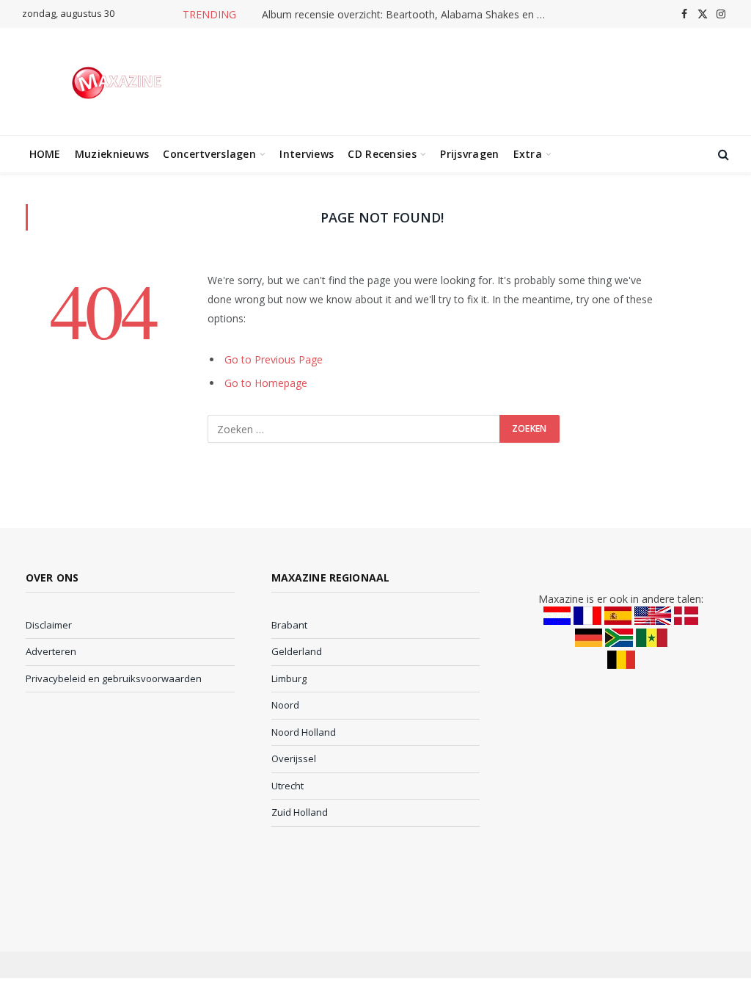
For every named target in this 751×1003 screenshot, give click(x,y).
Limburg (289, 678)
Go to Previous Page (273, 359)
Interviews (306, 154)
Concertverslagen (209, 154)
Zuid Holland (299, 812)
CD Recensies (382, 154)
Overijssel (293, 758)
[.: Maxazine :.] (118, 81)
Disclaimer (49, 624)
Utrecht (287, 785)
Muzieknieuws (112, 154)
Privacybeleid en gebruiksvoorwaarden (114, 678)
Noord (285, 704)
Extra (527, 154)
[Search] (722, 154)
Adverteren (51, 651)
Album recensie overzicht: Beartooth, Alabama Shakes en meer (408, 14)
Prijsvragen (469, 154)
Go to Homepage (265, 383)
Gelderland (296, 651)
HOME (45, 154)
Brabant (289, 624)
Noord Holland (303, 732)
